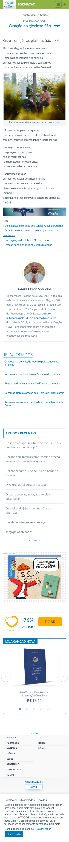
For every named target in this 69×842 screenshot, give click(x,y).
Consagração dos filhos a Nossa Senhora (28, 240)
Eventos (11, 737)
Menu (58, 4)
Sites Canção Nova (65, 4)
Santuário (13, 764)
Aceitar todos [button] (14, 834)
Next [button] (63, 677)
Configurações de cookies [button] (19, 828)
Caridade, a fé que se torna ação (26, 522)
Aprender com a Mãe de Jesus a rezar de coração (31, 473)
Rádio (41, 743)
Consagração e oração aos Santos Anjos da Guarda (34, 225)
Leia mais (54, 823)
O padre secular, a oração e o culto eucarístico (27, 496)
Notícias (12, 748)
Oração (44, 15)
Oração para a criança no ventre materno (28, 244)
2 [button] (27, 709)
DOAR (33, 787)
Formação (13, 743)
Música (11, 753)
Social (10, 775)
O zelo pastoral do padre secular (26, 484)
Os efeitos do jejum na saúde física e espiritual (28, 510)
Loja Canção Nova (20, 641)
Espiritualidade (29, 15)
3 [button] (34, 709)
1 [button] (20, 709)
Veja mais (34, 541)
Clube (10, 759)
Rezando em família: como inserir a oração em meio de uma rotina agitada (32, 459)
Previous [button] (5, 677)
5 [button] (48, 709)
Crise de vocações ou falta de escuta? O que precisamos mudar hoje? (33, 445)
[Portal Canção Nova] (9, 4)
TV (39, 737)
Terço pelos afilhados (18, 532)
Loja (41, 748)
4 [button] (41, 709)
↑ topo (34, 733)
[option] (34, 677)
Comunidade (14, 769)
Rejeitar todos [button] (43, 828)
